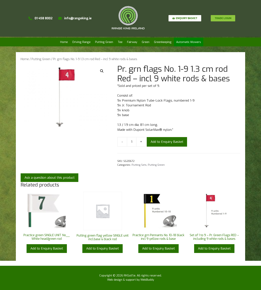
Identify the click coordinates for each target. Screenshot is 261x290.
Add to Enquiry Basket (167, 142)
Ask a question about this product (49, 177)
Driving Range (81, 42)
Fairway (132, 42)
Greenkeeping (163, 42)
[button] (101, 71)
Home (64, 42)
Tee (120, 42)
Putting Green (104, 42)
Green (145, 42)
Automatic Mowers (188, 42)
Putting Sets (139, 164)
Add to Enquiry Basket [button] (46, 248)
